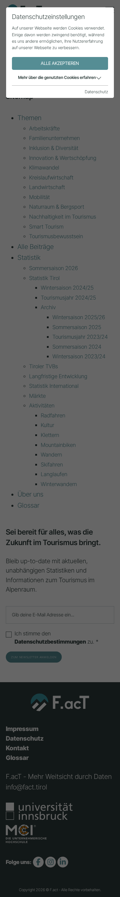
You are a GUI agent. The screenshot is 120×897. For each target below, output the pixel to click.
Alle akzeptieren (60, 63)
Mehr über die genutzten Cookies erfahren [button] (57, 77)
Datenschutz (96, 91)
